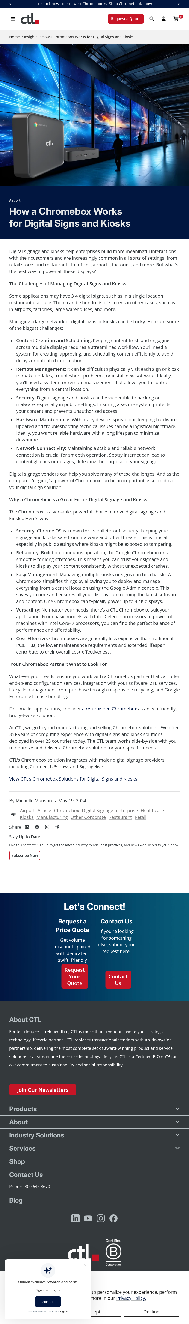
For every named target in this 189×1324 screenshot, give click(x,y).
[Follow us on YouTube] (88, 1218)
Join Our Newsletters (42, 1089)
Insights (31, 36)
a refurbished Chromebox (109, 709)
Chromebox (66, 810)
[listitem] (27, 827)
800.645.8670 (37, 1186)
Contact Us (118, 979)
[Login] (163, 18)
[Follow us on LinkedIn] (75, 1218)
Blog (16, 1200)
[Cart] (176, 18)
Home (14, 36)
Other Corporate (88, 817)
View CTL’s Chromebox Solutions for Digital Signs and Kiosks (73, 779)
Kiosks (27, 817)
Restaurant (120, 817)
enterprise (127, 810)
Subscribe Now (25, 855)
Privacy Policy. (131, 1298)
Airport (15, 200)
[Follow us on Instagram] (101, 1218)
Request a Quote (125, 18)
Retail (140, 817)
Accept (93, 1312)
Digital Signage (97, 810)
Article (44, 810)
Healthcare (152, 810)
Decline (151, 1312)
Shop (17, 1161)
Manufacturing (52, 817)
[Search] (151, 18)
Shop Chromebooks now (130, 3)
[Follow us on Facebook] (113, 1218)
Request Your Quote (75, 976)
